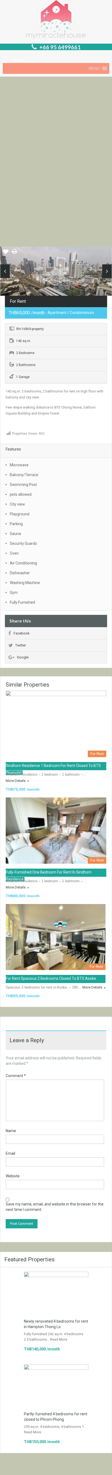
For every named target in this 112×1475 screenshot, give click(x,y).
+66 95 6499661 (60, 47)
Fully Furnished (22, 602)
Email (10, 1153)
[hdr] (56, 275)
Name (11, 1131)
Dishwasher (20, 573)
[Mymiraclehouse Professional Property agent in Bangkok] (56, 20)
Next (107, 271)
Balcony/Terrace (24, 475)
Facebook (22, 633)
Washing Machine (25, 583)
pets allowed (21, 494)
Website (13, 1176)
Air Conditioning (23, 563)
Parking (16, 524)
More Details (16, 781)
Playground (19, 514)
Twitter (20, 645)
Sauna (15, 533)
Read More (58, 1339)
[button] (94, 68)
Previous (5, 271)
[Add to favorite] (5, 254)
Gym (14, 592)
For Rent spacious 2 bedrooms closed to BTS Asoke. (51, 978)
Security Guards (23, 543)
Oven (14, 553)
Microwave (19, 465)
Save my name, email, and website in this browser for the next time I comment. (55, 1207)
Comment (16, 1076)
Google (23, 657)
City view (17, 504)
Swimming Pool (23, 484)
